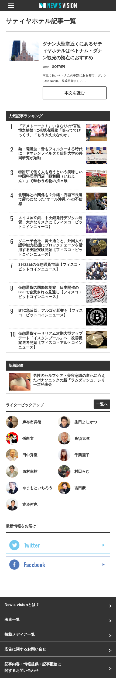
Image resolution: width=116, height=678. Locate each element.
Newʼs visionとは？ (22, 604)
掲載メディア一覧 (20, 634)
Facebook (34, 564)
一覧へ (102, 404)
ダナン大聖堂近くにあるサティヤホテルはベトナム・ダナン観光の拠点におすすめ (72, 50)
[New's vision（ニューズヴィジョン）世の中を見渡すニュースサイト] (58, 9)
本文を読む (74, 92)
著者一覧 (12, 619)
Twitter (32, 545)
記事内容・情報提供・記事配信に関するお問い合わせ (33, 667)
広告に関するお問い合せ (25, 649)
